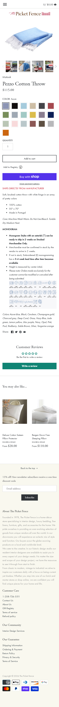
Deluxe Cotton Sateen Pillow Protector (12, 438)
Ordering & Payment (12, 649)
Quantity (7, 140)
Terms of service (9, 612)
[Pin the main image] (20, 331)
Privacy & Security (11, 657)
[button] (29, 167)
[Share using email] (24, 331)
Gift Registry (8, 608)
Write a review (29, 366)
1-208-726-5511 (11, 596)
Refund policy (9, 616)
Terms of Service (10, 661)
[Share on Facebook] (12, 331)
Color (6, 99)
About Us (6, 604)
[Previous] (3, 66)
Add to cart (29, 158)
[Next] (55, 66)
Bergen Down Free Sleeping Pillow (41, 438)
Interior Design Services (13, 630)
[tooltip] (20, 167)
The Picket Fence (27, 676)
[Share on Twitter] (16, 331)
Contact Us (7, 600)
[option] (11, 66)
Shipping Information (12, 645)
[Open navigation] (4, 4)
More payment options (29, 184)
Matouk (6, 77)
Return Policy (8, 653)
